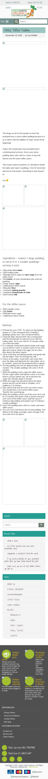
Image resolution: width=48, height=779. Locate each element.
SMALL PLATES (16, 630)
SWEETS (13, 635)
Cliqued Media (32, 767)
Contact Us (7, 731)
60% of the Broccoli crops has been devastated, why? (19, 547)
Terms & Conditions (12, 716)
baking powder (19, 290)
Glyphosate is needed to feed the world (22, 553)
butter (10, 279)
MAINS (12, 620)
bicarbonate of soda (21, 292)
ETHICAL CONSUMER (15, 589)
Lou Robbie (32, 35)
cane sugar (30, 275)
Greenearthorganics (15, 594)
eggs (17, 283)
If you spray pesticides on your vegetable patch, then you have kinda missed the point (21, 560)
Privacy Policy (9, 713)
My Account (7, 734)
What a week (12, 540)
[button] (2, 21)
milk (15, 294)
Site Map (7, 722)
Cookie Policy (9, 719)
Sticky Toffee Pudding (16, 30)
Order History (8, 737)
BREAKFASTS (15, 615)
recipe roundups (13, 604)
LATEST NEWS (13, 599)
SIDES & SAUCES (16, 625)
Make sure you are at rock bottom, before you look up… (22, 567)
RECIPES (10, 610)
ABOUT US (11, 584)
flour (14, 288)
